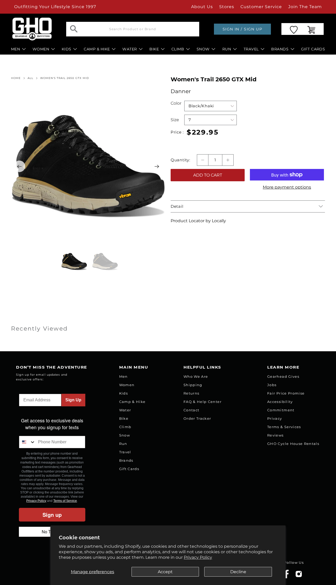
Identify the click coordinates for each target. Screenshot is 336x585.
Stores (226, 6)
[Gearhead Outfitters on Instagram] (298, 575)
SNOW (203, 49)
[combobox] (27, 442)
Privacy (274, 418)
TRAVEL (251, 49)
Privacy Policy (198, 557)
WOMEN (41, 49)
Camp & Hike (132, 402)
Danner (181, 91)
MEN (15, 49)
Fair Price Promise (285, 393)
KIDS (66, 49)
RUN (226, 49)
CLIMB (177, 49)
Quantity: (180, 160)
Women (127, 385)
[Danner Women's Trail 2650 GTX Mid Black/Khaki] (88, 166)
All (30, 78)
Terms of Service (65, 501)
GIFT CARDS (313, 49)
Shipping (192, 385)
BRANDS (279, 49)
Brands (126, 460)
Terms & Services (284, 427)
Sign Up (73, 400)
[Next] (157, 166)
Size (175, 119)
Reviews (275, 435)
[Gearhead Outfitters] (32, 29)
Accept (165, 571)
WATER (129, 49)
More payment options (287, 187)
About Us (202, 6)
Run (123, 444)
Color (176, 103)
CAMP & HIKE (97, 49)
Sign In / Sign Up (242, 29)
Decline (238, 571)
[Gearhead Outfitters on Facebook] (286, 577)
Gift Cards (129, 469)
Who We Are (195, 376)
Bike (123, 418)
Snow (124, 435)
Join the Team (305, 6)
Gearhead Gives (283, 376)
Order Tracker (197, 418)
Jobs (271, 385)
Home (16, 78)
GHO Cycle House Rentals (293, 444)
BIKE (154, 49)
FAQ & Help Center (202, 402)
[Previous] (19, 166)
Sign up (52, 514)
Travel (125, 452)
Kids (123, 393)
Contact (191, 410)
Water (125, 410)
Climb (125, 427)
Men (123, 376)
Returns (191, 393)
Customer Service (261, 6)
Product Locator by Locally (198, 220)
